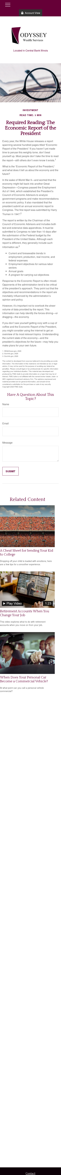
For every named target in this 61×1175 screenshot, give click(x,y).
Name (5, 404)
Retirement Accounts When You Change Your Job (24, 613)
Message (7, 442)
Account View (32, 13)
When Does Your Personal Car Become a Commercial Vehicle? (24, 679)
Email (5, 423)
